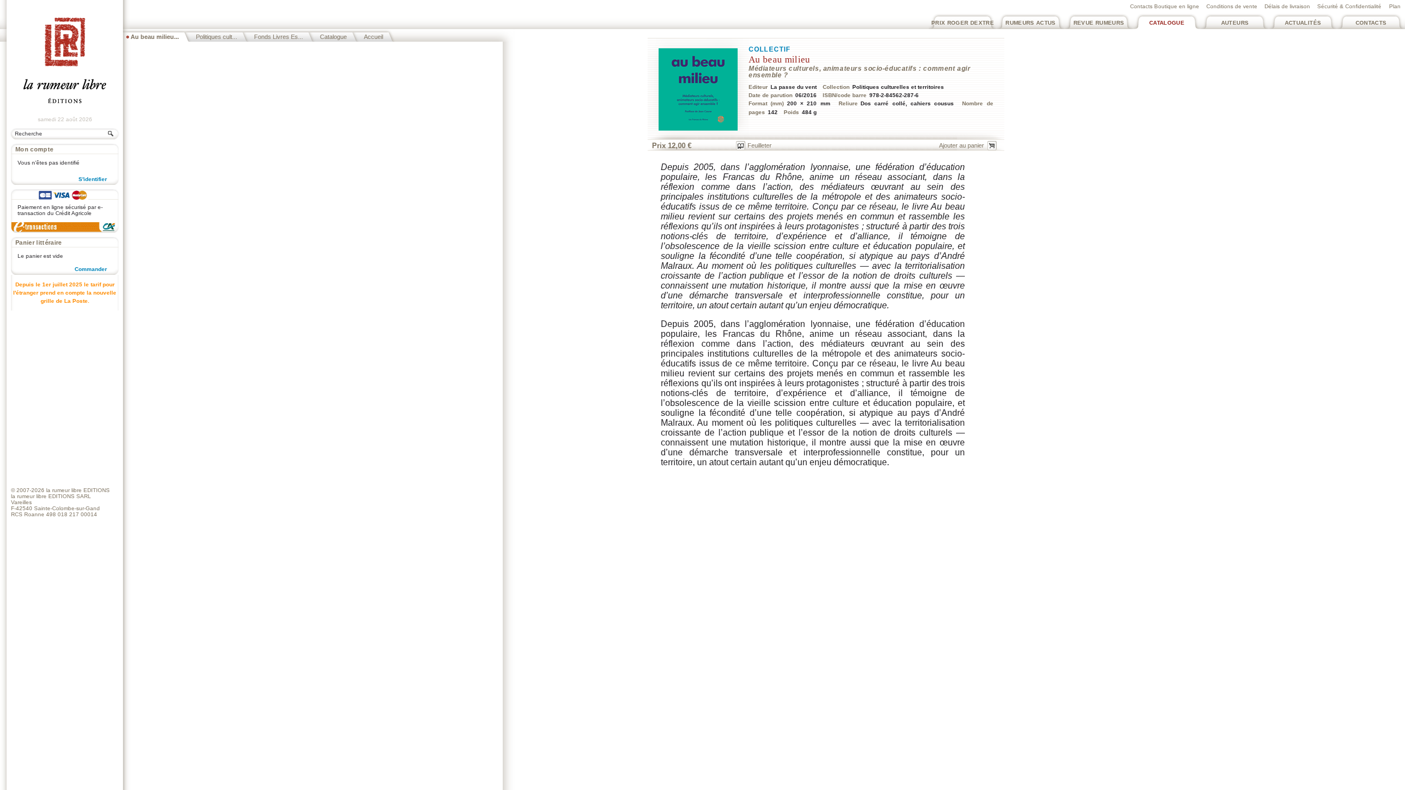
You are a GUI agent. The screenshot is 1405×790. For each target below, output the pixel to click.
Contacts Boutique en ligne (1164, 6)
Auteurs (1235, 23)
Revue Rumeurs (1099, 23)
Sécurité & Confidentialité (1349, 6)
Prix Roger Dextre (962, 23)
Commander (91, 269)
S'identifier (92, 179)
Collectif (769, 49)
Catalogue (1166, 23)
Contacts (1371, 23)
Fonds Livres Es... (278, 36)
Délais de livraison (1287, 6)
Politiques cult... (216, 36)
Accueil (373, 36)
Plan (1395, 6)
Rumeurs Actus (1030, 23)
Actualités (1303, 23)
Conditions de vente (1231, 6)
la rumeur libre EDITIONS (78, 490)
